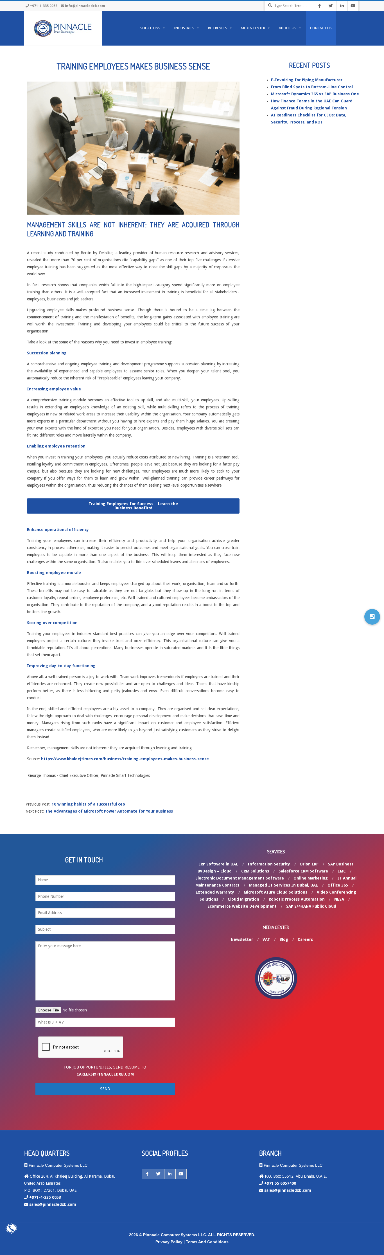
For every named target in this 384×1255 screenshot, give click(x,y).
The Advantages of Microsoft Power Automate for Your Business (109, 811)
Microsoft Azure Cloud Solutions (275, 892)
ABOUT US (287, 28)
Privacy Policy (168, 1242)
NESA (339, 899)
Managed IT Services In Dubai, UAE (283, 885)
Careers (305, 939)
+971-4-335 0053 (43, 6)
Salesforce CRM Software (303, 871)
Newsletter (242, 939)
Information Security (269, 864)
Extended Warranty (215, 892)
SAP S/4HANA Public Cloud (311, 906)
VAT (266, 939)
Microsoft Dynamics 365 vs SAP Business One (315, 94)
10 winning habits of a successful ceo (88, 804)
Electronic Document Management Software (239, 878)
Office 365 (337, 885)
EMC (342, 871)
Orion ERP (309, 864)
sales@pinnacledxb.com (52, 1204)
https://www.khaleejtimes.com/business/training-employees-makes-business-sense (125, 759)
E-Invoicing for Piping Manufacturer (306, 80)
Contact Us (321, 28)
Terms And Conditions (207, 1242)
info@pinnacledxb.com (85, 6)
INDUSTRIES (184, 28)
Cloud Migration (243, 899)
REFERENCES (217, 28)
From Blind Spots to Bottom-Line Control (312, 87)
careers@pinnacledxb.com (105, 1074)
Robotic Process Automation (297, 899)
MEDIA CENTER (253, 28)
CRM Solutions (255, 871)
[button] (133, 506)
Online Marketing (310, 878)
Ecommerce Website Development (242, 906)
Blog (283, 939)
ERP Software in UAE (218, 864)
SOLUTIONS (150, 28)
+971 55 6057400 (280, 1183)
